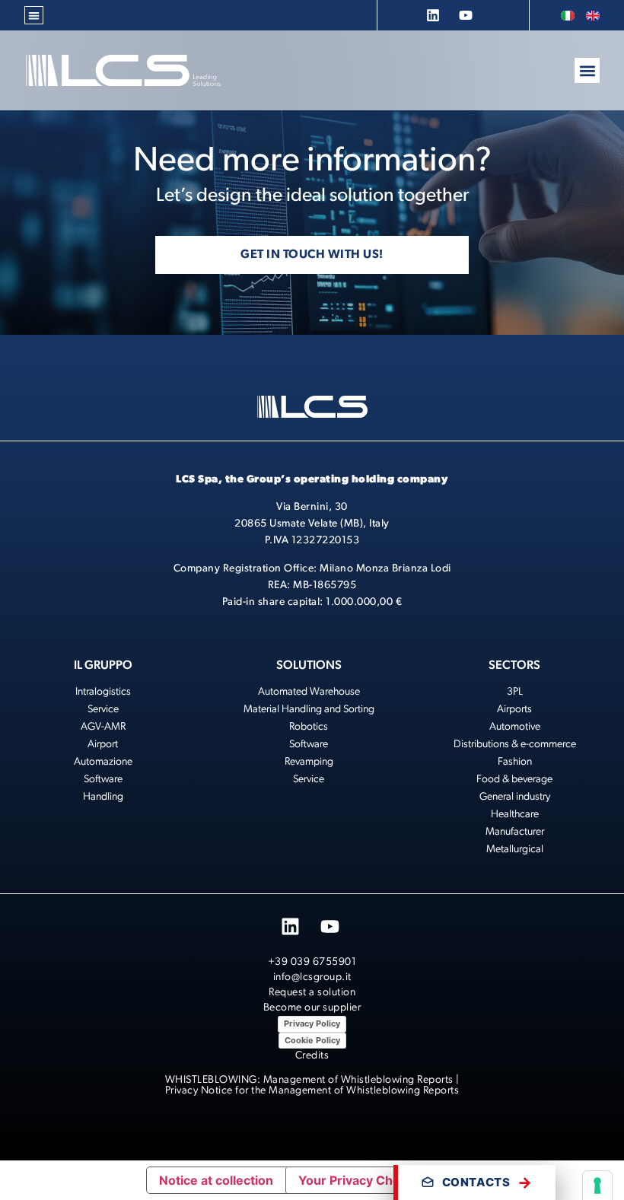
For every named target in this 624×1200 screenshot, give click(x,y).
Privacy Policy (312, 1023)
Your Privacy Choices (361, 1180)
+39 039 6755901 (312, 962)
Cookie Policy (312, 1040)
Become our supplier (312, 1008)
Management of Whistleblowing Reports (358, 1080)
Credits (312, 1056)
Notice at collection (216, 1180)
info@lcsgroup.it (312, 977)
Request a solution (312, 992)
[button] (33, 15)
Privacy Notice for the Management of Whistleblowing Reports (312, 1091)
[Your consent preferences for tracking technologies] (597, 1185)
